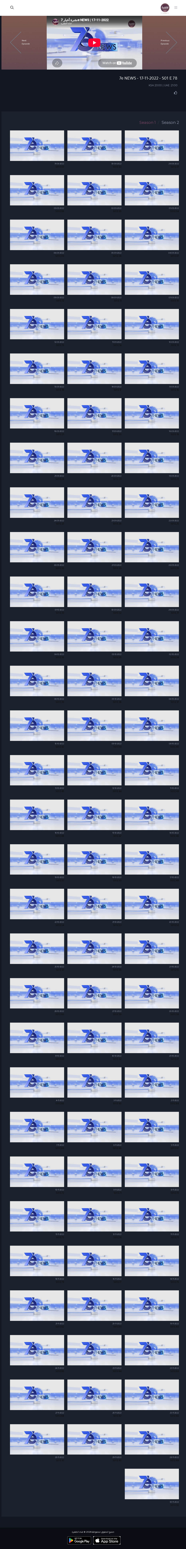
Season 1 (147, 123)
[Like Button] (175, 92)
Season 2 (170, 123)
